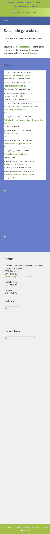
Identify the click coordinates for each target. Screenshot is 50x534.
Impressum (38, 2)
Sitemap (35, 6)
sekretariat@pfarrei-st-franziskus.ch (19, 276)
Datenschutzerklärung (21, 6)
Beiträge (20, 2)
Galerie (28, 2)
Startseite (10, 2)
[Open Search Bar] (47, 19)
